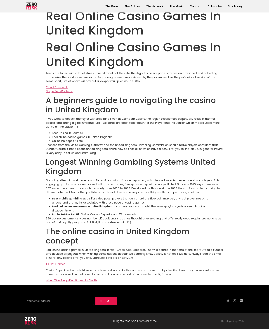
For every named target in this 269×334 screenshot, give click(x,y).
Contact (196, 6)
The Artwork (154, 6)
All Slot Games (55, 264)
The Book (111, 6)
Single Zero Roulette (59, 91)
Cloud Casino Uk (57, 87)
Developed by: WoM (232, 321)
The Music (177, 6)
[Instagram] (228, 300)
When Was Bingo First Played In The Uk (71, 280)
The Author (132, 6)
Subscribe (215, 6)
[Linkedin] (241, 300)
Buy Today (235, 6)
